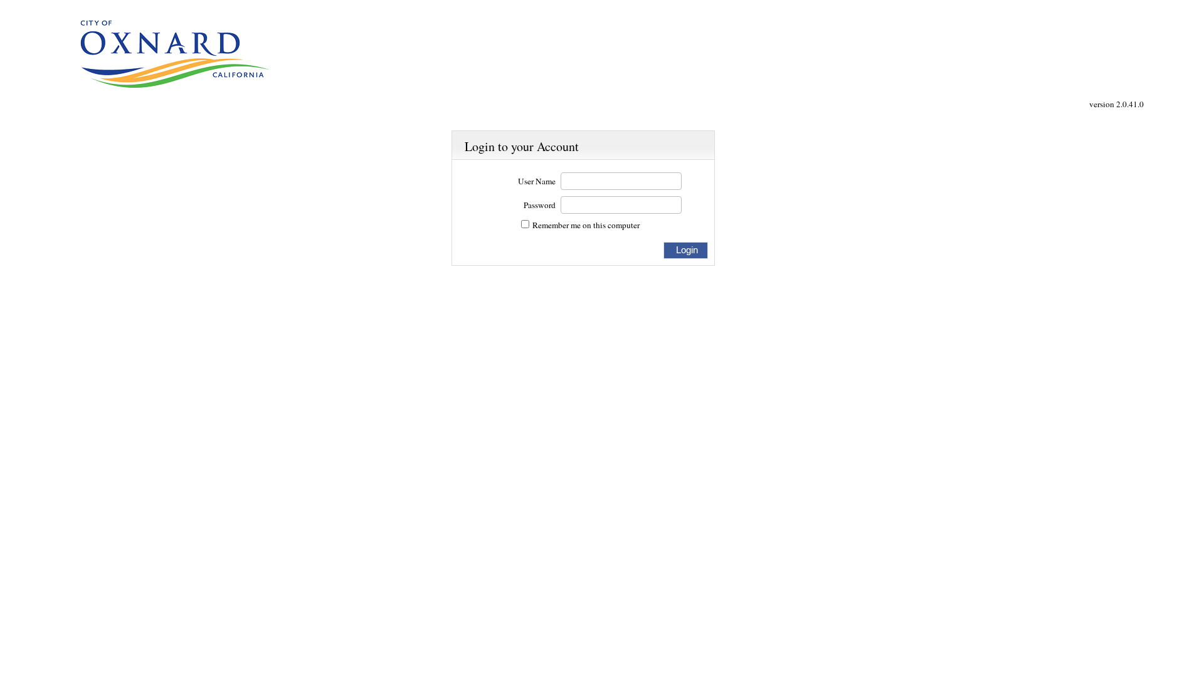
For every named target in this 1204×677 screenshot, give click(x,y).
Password (540, 205)
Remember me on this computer (586, 225)
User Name (537, 181)
